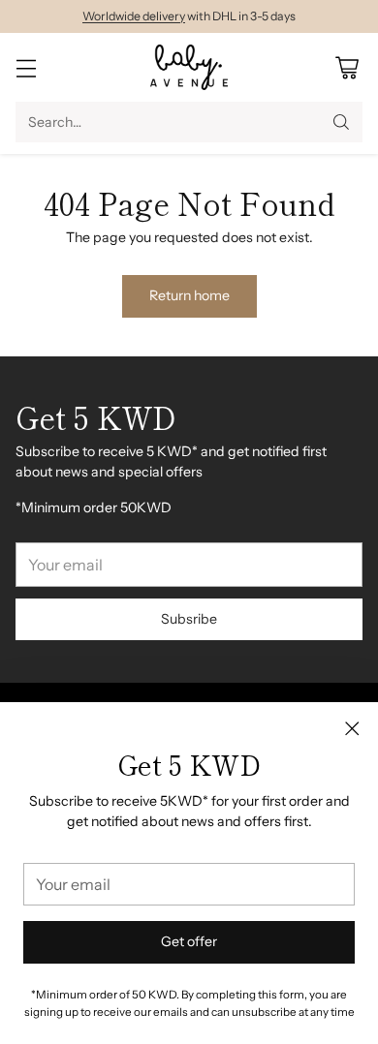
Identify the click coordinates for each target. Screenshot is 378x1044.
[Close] (351, 728)
